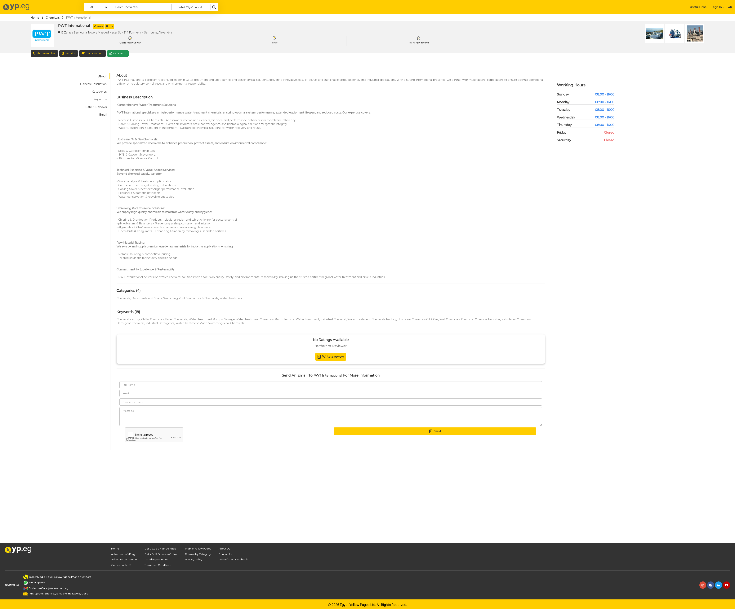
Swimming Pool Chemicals (226, 323)
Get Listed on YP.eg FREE (160, 548)
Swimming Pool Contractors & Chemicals (190, 298)
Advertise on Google (124, 559)
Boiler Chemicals (176, 319)
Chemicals (53, 17)
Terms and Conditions (158, 565)
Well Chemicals (449, 319)
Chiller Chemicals (152, 319)
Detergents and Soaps (147, 298)
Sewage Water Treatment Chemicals (249, 319)
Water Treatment (231, 298)
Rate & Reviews (96, 107)
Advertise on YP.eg (123, 554)
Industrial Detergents (159, 323)
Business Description (93, 84)
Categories (99, 91)
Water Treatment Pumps (206, 319)
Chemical (467, 319)
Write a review (333, 356)
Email (103, 114)
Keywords (100, 99)
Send (437, 431)
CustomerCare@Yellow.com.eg (48, 588)
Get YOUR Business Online (161, 554)
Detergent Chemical (130, 323)
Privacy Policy (193, 559)
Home (35, 17)
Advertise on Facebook (233, 559)
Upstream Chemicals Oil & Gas (418, 319)
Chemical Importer (487, 319)
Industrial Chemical (333, 319)
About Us (224, 548)
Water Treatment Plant (191, 323)
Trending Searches (156, 559)
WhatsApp (119, 53)
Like (111, 26)
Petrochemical (285, 319)
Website (70, 53)
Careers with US (121, 565)
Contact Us (225, 554)
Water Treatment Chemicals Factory (371, 319)
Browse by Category (198, 554)
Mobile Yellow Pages (198, 548)
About (102, 76)
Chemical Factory (128, 319)
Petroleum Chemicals (516, 319)
